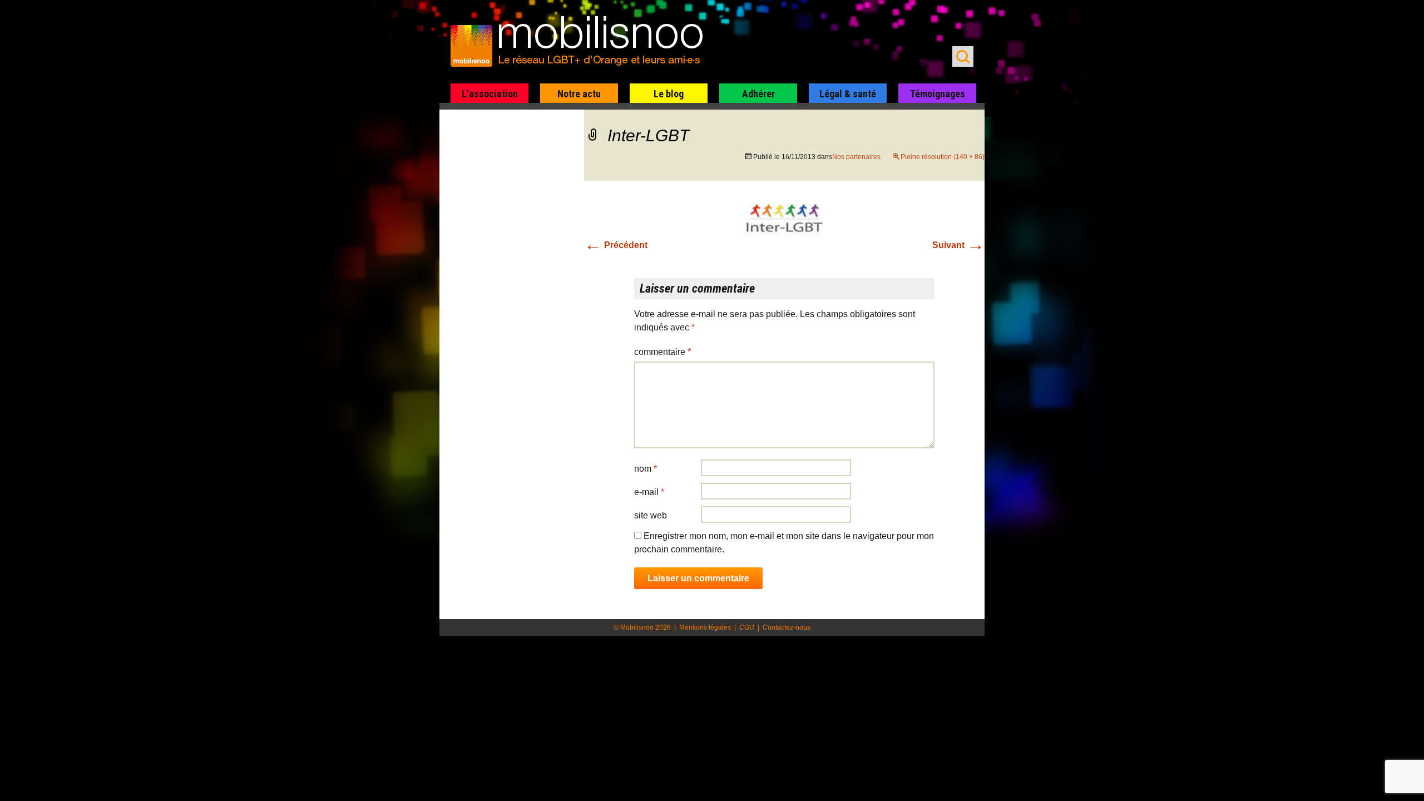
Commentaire (662, 352)
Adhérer (758, 94)
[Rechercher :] (962, 56)
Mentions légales (705, 627)
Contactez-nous (786, 627)
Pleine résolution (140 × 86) (943, 157)
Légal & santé (847, 94)
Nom (645, 468)
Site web (650, 515)
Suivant (958, 245)
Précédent (615, 245)
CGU (746, 627)
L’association (490, 94)
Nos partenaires (856, 157)
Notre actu (579, 94)
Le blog (669, 94)
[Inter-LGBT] (784, 226)
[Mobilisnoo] (582, 42)
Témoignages (937, 94)
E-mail (649, 492)
